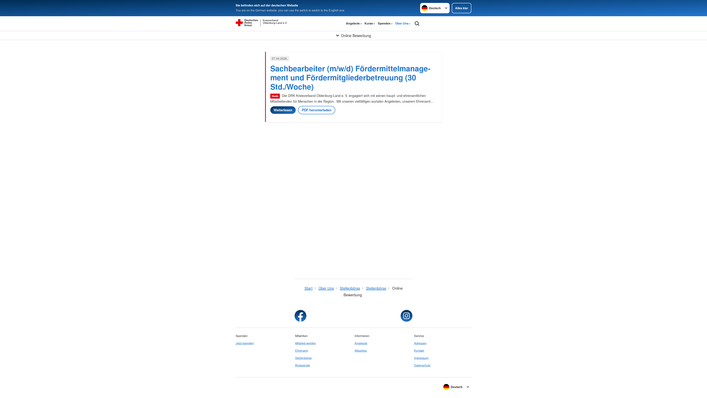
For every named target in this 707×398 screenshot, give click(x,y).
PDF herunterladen (316, 109)
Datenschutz (422, 365)
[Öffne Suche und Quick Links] (417, 24)
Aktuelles (361, 350)
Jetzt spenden (245, 343)
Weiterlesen (283, 109)
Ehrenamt (301, 350)
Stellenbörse (303, 358)
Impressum (421, 358)
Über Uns (402, 23)
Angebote (353, 23)
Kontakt (419, 350)
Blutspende (302, 365)
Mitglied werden (305, 343)
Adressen (420, 343)
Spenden (384, 23)
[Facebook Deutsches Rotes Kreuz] (300, 316)
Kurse (369, 23)
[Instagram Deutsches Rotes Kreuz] (406, 316)
